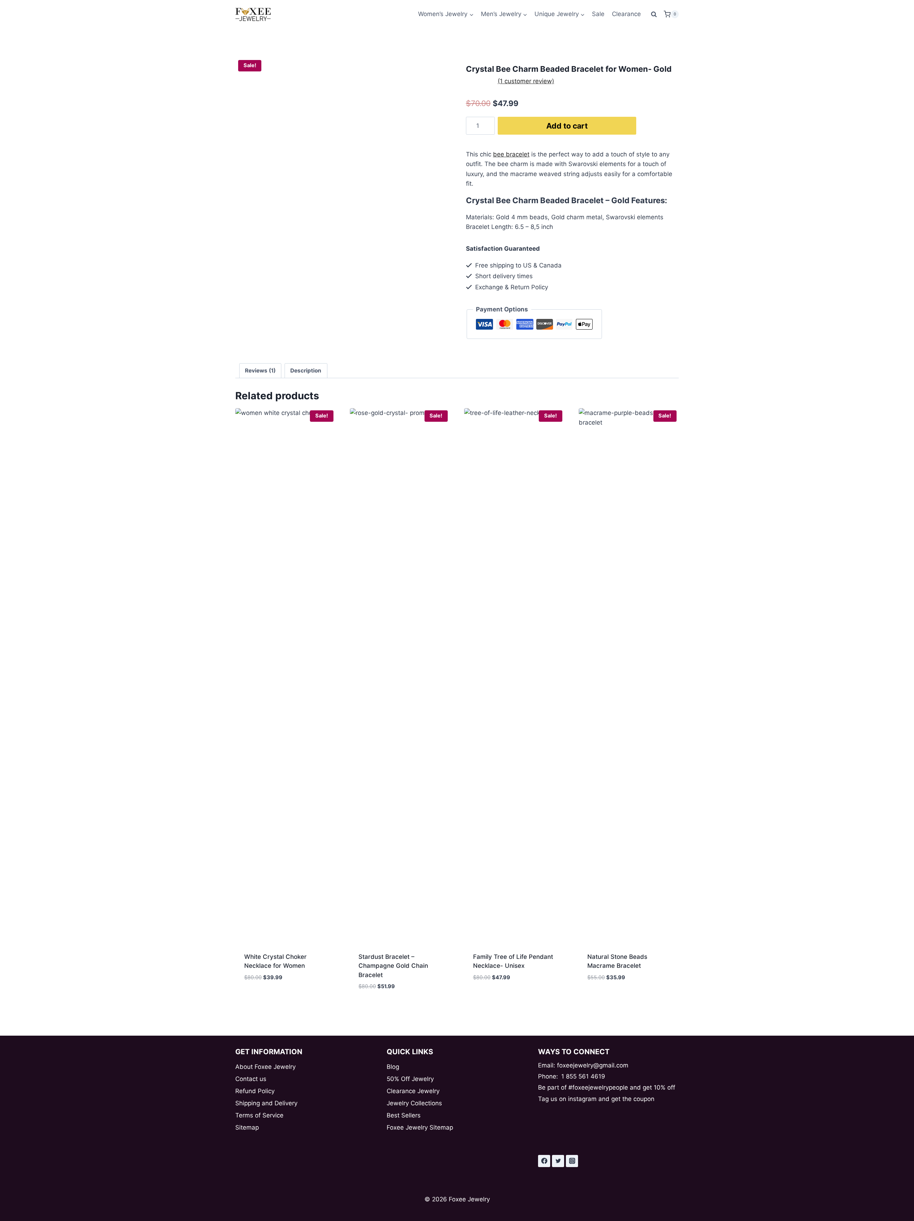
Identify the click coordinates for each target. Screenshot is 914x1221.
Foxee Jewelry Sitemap (420, 1127)
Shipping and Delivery (266, 1103)
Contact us (250, 1078)
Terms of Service (259, 1115)
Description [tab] (305, 370)
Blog (393, 1066)
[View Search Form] (654, 14)
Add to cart (567, 125)
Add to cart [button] (262, 998)
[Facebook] (544, 1161)
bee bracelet (511, 154)
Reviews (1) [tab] (260, 370)
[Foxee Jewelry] (253, 14)
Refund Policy (255, 1091)
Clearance (626, 13)
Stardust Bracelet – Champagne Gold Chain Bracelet (393, 966)
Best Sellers (404, 1115)
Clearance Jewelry (413, 1091)
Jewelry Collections (414, 1103)
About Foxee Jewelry (265, 1066)
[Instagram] (572, 1161)
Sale (598, 13)
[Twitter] (558, 1161)
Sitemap (247, 1127)
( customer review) (526, 81)
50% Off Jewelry (410, 1078)
